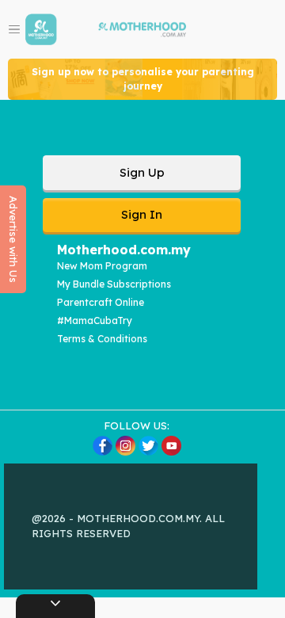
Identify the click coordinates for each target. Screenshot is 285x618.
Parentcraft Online (100, 302)
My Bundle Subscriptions (114, 284)
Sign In (141, 214)
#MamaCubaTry (94, 320)
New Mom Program (102, 266)
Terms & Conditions (102, 339)
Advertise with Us (13, 239)
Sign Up (142, 172)
